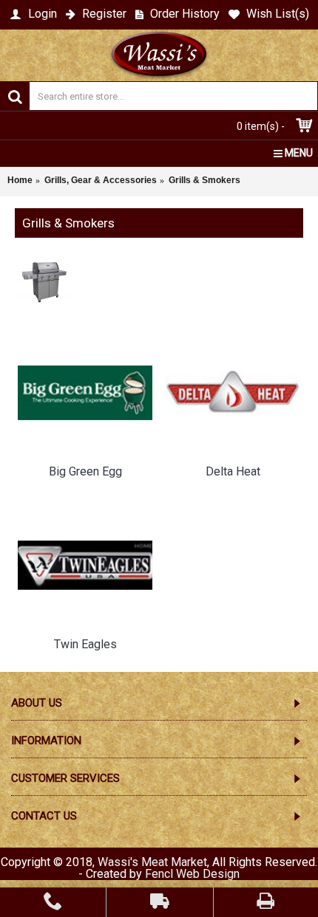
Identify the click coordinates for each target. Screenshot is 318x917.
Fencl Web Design (192, 874)
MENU (298, 153)
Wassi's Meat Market (152, 862)
